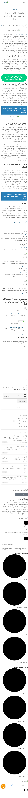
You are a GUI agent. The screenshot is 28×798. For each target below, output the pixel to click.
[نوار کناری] (26, 796)
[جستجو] (3, 407)
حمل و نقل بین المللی (21, 553)
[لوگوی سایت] (4, 2)
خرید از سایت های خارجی (20, 667)
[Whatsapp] (26, 790)
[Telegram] (24, 790)
